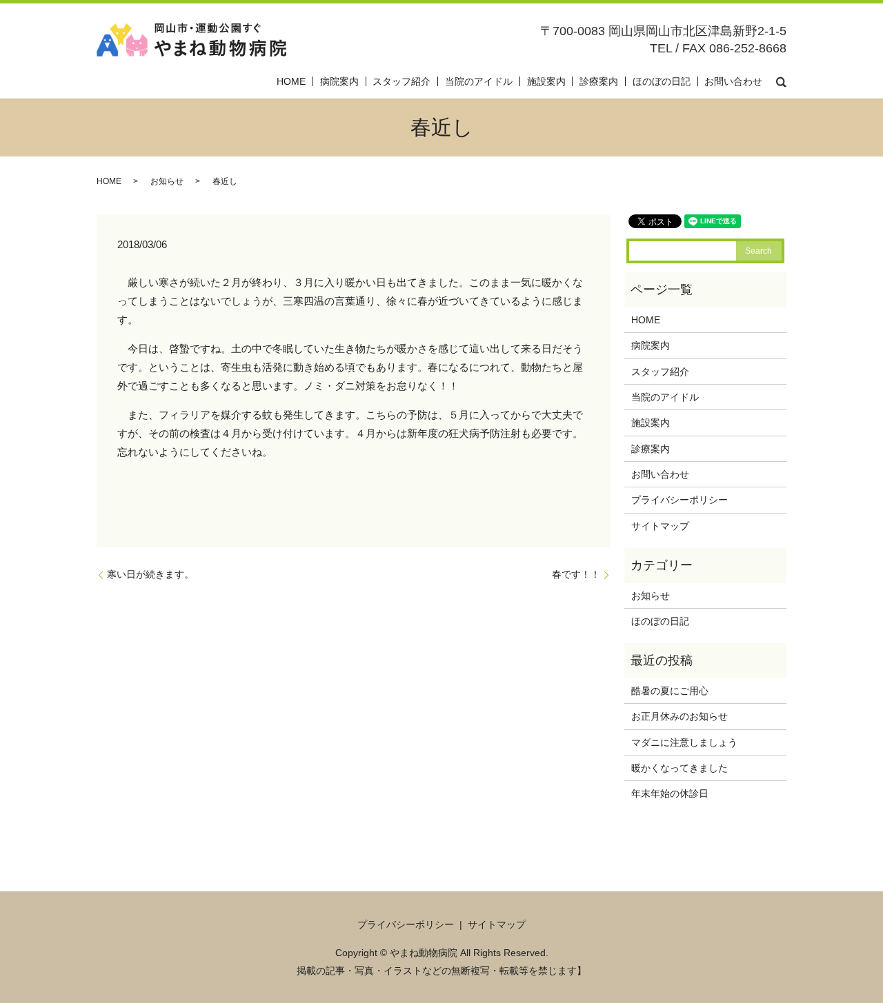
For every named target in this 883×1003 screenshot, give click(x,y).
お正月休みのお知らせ (679, 716)
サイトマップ (660, 525)
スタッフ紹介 (401, 81)
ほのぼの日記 (662, 81)
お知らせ (166, 181)
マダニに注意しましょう (684, 742)
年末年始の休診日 (669, 793)
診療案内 (598, 81)
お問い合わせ (733, 81)
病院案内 (339, 81)
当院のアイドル (479, 81)
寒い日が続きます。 (150, 574)
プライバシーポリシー (679, 499)
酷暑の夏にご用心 (669, 690)
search (781, 81)
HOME (291, 81)
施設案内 (546, 81)
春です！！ (576, 574)
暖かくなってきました (679, 767)
